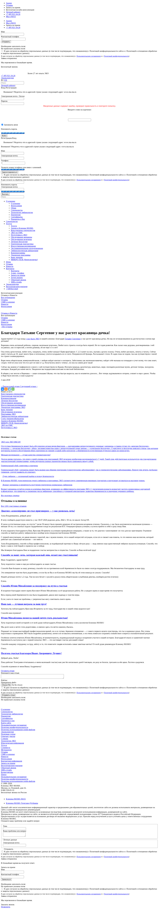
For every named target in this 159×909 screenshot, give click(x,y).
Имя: (3, 151)
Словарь (4, 739)
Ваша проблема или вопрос (14, 831)
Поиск (3, 774)
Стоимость (5, 748)
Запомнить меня (10, 125)
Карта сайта (6, 723)
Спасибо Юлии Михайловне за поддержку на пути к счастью (34, 586)
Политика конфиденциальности (14, 727)
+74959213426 (12, 289)
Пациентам (6, 716)
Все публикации (8, 297)
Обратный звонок (8, 768)
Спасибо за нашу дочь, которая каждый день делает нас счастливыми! (39, 555)
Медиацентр (6, 750)
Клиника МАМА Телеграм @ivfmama (22, 803)
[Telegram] (9, 389)
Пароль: (4, 101)
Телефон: (5, 161)
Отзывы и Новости (9, 313)
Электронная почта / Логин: (13, 96)
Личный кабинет (8, 85)
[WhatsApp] (12, 389)
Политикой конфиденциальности (116, 56)
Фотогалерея (6, 306)
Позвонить (5, 907)
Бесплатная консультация (11, 765)
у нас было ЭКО (33, 339)
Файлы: (4, 680)
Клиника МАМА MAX (16, 799)
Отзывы (9, 5)
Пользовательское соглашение (14, 725)
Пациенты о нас (8, 721)
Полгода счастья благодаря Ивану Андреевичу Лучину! (31, 653)
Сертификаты (7, 718)
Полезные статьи (8, 734)
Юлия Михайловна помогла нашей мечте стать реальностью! (34, 618)
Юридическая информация (12, 743)
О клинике (5, 709)
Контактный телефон (10, 37)
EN (5, 80)
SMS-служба (6, 770)
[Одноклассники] (5, 389)
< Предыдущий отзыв (10, 386)
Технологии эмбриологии (12, 714)
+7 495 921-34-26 (13, 14)
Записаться (6, 879)
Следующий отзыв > (29, 386)
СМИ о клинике (8, 302)
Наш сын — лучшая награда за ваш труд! (24, 604)
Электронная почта (11, 843)
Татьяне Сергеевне (73, 339)
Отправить (6, 42)
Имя (3, 32)
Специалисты (7, 712)
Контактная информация (11, 761)
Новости (4, 304)
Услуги (4, 745)
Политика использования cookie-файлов (18, 730)
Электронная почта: (9, 156)
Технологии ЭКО (8, 741)
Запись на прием (8, 763)
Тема (5, 826)
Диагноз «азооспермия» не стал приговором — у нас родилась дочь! (38, 511)
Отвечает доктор (8, 736)
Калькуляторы (7, 772)
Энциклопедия (7, 78)
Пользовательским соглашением (89, 56)
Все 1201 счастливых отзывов (13, 506)
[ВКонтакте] (2, 389)
